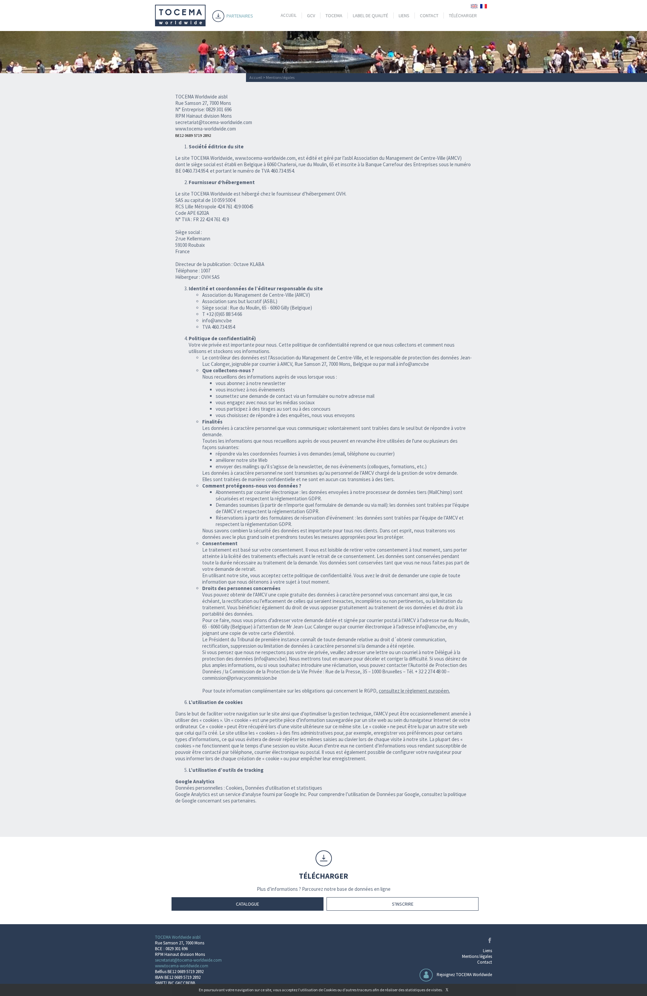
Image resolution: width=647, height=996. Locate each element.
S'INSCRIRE (402, 904)
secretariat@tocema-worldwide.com (213, 122)
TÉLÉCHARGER (463, 15)
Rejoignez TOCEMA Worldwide (464, 974)
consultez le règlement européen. (414, 690)
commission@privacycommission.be (239, 678)
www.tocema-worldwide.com (265, 158)
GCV (311, 15)
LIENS (404, 15)
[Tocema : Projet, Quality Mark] (180, 24)
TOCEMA (334, 15)
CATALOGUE (247, 904)
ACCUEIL (289, 15)
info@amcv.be (414, 364)
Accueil (255, 77)
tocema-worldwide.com (211, 128)
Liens (487, 951)
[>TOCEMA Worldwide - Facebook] (488, 941)
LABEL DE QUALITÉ (370, 15)
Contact (484, 962)
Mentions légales (477, 956)
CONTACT (429, 15)
